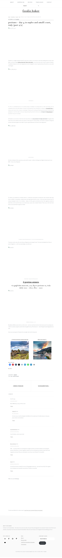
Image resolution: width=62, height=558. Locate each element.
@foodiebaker (49, 111)
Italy (19, 16)
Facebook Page (49, 108)
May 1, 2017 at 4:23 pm (15, 413)
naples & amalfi (16, 376)
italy (11, 376)
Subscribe (42, 543)
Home (9, 16)
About (22, 538)
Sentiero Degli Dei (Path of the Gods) (25, 62)
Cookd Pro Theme (41, 551)
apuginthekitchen (13, 429)
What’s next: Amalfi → (42, 339)
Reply (12, 406)
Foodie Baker (31, 11)
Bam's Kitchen (13, 443)
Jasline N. (14, 411)
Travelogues (13, 16)
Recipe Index (24, 540)
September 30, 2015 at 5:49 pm (14, 431)
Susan (11, 461)
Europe (17, 16)
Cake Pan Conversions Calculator (28, 542)
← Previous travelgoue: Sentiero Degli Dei (19, 339)
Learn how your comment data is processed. (33, 510)
